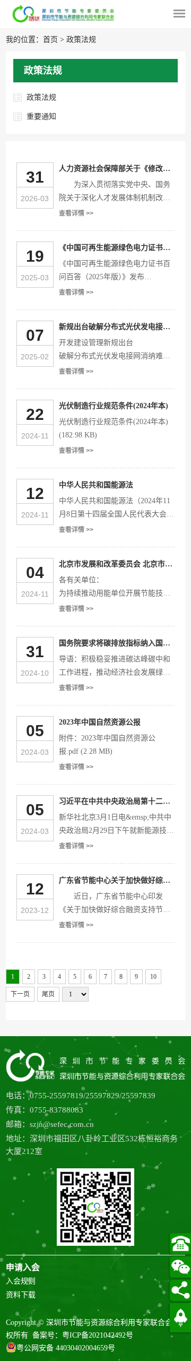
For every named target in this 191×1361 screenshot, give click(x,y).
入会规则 (21, 1281)
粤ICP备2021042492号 (97, 1335)
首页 (50, 40)
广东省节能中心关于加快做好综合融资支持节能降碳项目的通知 (114, 881)
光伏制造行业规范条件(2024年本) (113, 406)
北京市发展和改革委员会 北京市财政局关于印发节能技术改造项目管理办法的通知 (115, 565)
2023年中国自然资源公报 (100, 722)
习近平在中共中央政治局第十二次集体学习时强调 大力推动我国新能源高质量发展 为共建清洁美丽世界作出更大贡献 (115, 802)
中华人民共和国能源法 (96, 485)
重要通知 (41, 116)
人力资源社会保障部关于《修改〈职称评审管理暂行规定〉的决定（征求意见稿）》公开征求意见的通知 (116, 170)
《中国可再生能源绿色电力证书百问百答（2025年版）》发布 (114, 249)
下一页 (20, 994)
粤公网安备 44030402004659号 (65, 1348)
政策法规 (81, 40)
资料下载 (21, 1295)
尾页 (48, 994)
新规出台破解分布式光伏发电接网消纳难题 (114, 328)
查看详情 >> (76, 213)
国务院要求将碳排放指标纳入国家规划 (114, 644)
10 (153, 976)
